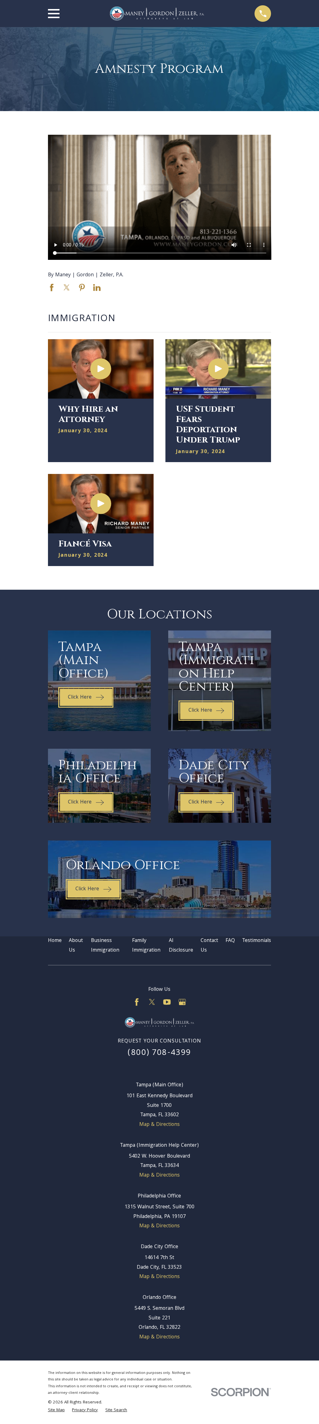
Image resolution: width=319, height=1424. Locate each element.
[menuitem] (56, 1411)
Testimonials (256, 941)
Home (55, 941)
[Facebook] (136, 1002)
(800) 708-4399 (159, 1053)
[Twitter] (152, 1002)
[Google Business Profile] (182, 1002)
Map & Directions (159, 1125)
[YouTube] (167, 1002)
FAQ (230, 941)
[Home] (157, 14)
